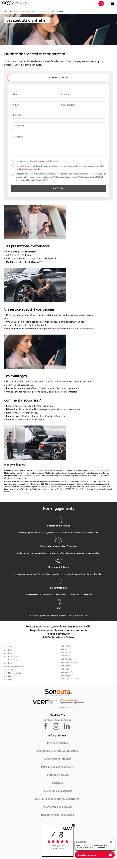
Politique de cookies (57, 774)
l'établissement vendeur (30, 169)
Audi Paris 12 (9, 676)
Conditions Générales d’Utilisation (57, 750)
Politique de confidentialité (57, 766)
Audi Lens (8, 653)
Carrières (57, 782)
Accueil (8, 11)
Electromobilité (58, 587)
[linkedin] (68, 726)
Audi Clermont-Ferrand (70, 679)
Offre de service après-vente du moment (29, 11)
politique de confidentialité (46, 161)
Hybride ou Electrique (58, 525)
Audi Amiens (9, 647)
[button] (113, 3)
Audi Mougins (66, 675)
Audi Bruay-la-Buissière (13, 666)
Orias (78, 489)
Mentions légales (57, 742)
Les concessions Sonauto (57, 790)
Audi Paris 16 (9, 679)
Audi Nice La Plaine (68, 672)
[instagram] (58, 726)
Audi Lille (8, 650)
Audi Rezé (65, 649)
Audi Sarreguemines (69, 662)
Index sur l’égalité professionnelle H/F (57, 798)
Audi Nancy (65, 666)
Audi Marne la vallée (12, 673)
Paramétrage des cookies (57, 806)
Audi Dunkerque (10, 660)
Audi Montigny (66, 646)
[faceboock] (47, 726)
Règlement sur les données (57, 814)
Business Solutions (58, 567)
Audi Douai (8, 663)
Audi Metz (65, 669)
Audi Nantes (65, 652)
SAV (58, 608)
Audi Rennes (66, 656)
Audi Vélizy (8, 670)
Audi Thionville (66, 659)
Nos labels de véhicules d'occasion (58, 546)
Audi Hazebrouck (11, 656)
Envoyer (58, 188)
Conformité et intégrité (57, 758)
